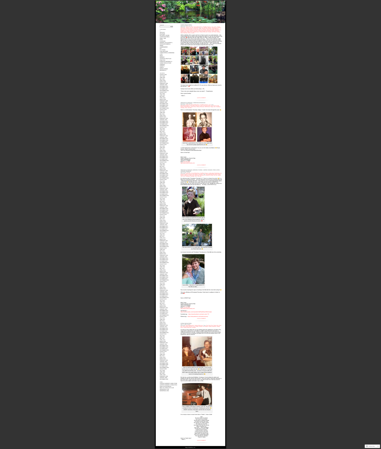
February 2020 (164, 188)
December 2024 (164, 103)
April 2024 (162, 115)
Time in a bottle (191, 32)
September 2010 (164, 350)
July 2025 (162, 93)
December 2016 (164, 243)
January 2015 (163, 274)
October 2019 (163, 194)
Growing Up (202, 175)
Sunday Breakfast (210, 29)
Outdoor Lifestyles (165, 58)
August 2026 (163, 74)
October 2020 (163, 176)
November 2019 (164, 192)
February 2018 (164, 223)
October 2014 (163, 278)
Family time (163, 38)
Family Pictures (189, 28)
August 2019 (163, 197)
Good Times (208, 28)
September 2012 (164, 315)
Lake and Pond (164, 51)
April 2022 (162, 150)
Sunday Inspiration (194, 30)
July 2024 (162, 111)
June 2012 (162, 319)
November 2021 (164, 157)
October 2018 (163, 211)
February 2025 (164, 100)
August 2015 (163, 264)
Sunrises (162, 64)
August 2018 (163, 214)
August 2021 (163, 162)
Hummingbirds (164, 47)
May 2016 (162, 250)
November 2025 (164, 87)
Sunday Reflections (165, 63)
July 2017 (162, 233)
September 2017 (164, 230)
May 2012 (162, 320)
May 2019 (162, 201)
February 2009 (164, 376)
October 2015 (163, 261)
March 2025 (163, 99)
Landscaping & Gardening (167, 52)
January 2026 (163, 84)
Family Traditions (202, 28)
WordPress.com (164, 389)
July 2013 (162, 300)
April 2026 (162, 80)
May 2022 (162, 148)
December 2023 (164, 121)
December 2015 (164, 258)
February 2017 (164, 240)
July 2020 (162, 181)
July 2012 (162, 318)
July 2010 (162, 352)
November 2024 (164, 105)
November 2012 (164, 312)
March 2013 (163, 306)
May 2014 (162, 285)
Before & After (217, 174)
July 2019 (162, 198)
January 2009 (163, 377)
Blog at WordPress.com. (190, 447)
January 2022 (163, 154)
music (161, 55)
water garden (164, 68)
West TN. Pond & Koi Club (167, 387)
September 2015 (164, 262)
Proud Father (198, 29)
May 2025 (162, 96)
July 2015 (162, 265)
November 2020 (164, 175)
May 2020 (162, 183)
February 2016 (164, 255)
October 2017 (163, 229)
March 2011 (163, 341)
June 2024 (162, 112)
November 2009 (164, 364)
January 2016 (163, 256)
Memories (202, 106)
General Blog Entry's (166, 42)
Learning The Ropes (209, 175)
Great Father (185, 326)
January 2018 (163, 224)
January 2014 (163, 291)
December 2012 (164, 310)
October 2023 (163, 124)
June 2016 (162, 249)
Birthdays (210, 27)
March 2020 (163, 186)
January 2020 (163, 189)
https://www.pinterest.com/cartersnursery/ (198, 316)
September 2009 (164, 367)
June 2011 (162, 336)
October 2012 (163, 313)
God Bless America (165, 44)
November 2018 (164, 210)
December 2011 (164, 328)
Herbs (161, 45)
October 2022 (163, 141)
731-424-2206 (186, 161)
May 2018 (162, 218)
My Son (215, 175)
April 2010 (162, 357)
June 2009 (162, 371)
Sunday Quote (196, 31)
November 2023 (164, 122)
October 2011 (163, 331)
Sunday (204, 29)
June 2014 (162, 284)
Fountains (162, 41)
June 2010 (162, 354)
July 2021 (162, 163)
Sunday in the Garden (185, 30)
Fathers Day (215, 325)
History (198, 106)
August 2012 (163, 316)
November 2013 (164, 294)
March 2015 (163, 271)
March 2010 (163, 358)
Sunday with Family (212, 31)
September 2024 (164, 108)
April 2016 (162, 252)
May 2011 (162, 338)
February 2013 (164, 307)
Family (184, 28)
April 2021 (162, 167)
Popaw (212, 106)
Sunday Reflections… (186, 323)
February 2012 (164, 325)
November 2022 (164, 140)
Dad (181, 28)
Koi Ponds (162, 49)
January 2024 (163, 119)
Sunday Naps (183, 31)
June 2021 (162, 164)
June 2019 (162, 199)
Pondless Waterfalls (166, 61)
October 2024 (163, 106)
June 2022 (162, 147)
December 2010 (164, 345)
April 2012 (162, 322)
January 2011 (163, 344)
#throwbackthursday (185, 105)
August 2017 (163, 231)
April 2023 (162, 132)
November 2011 (164, 329)
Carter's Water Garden (165, 6)
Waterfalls (163, 70)
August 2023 (163, 127)
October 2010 (163, 348)
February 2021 (164, 170)
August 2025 (163, 92)
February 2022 (164, 153)
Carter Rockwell (165, 36)
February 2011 (164, 342)
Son (202, 29)
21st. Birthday (204, 27)
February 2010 (164, 360)
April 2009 (162, 374)
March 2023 (163, 134)
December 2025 (164, 86)
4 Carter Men (192, 105)
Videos (162, 67)
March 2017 (163, 239)
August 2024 (163, 109)
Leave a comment (201, 97)
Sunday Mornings (215, 30)
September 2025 (164, 90)
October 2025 (163, 89)
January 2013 (163, 309)
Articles (162, 32)
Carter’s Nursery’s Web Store (168, 383)
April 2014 (162, 287)
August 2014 (163, 281)
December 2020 (164, 173)
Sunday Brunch (218, 29)
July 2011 (162, 335)
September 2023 (164, 125)
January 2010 (163, 361)
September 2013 (164, 297)
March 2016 (163, 253)
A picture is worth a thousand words (202, 105)
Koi (161, 48)
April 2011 (162, 339)
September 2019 (164, 195)
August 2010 (163, 351)
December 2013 (164, 293)
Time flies (185, 32)
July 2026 (162, 76)
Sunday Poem (189, 31)
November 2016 (164, 245)
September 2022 (164, 143)
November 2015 (164, 259)
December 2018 (164, 208)
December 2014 (164, 275)
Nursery (162, 57)
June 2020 (162, 182)
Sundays (218, 31)
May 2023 (162, 131)
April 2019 (162, 202)
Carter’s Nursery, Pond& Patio (168, 384)
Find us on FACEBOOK (165, 386)
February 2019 (164, 205)
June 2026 (162, 77)
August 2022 (163, 144)
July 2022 (162, 146)
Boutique (162, 33)
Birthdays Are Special (216, 27)
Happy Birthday (215, 28)
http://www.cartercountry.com (188, 163)
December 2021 (164, 156)
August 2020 (163, 179)
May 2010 (162, 355)
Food (161, 39)
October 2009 (163, 366)
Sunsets (162, 65)
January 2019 (163, 207)
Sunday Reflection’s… (187, 24)
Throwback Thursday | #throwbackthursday (193, 102)
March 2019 (163, 204)
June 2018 (162, 217)
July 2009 (162, 370)
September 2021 (164, 160)
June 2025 (162, 95)
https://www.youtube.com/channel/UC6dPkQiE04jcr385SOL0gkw (196, 311)
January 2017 (163, 242)
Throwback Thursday (189, 176)
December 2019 (164, 191)
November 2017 (164, 227)
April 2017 (162, 237)
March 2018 (163, 221)
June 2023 (162, 129)
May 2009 (162, 373)
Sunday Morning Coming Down (204, 30)
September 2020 (164, 178)
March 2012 (163, 323)
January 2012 (163, 326)
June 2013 (162, 301)
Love (161, 54)
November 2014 (164, 277)
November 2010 (164, 347)
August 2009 (163, 368)
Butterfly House (164, 35)
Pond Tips (162, 60)
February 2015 (164, 272)
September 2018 (164, 213)
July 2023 (162, 128)
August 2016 (163, 248)
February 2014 (164, 290)
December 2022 (164, 138)
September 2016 (164, 246)
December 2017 (164, 226)
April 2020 (162, 185)
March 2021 (163, 169)
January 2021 (163, 172)
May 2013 (162, 303)
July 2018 (162, 216)
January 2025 (163, 102)
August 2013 (163, 299)
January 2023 (163, 137)
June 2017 (162, 234)
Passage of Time (184, 29)
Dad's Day (210, 325)
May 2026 (162, 79)
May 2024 (162, 114)
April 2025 (162, 97)
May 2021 (162, 166)
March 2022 (163, 151)
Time (182, 32)
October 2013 (163, 296)
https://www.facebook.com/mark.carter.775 (198, 314)
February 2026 (164, 83)
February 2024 (164, 118)
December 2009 (164, 363)
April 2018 (162, 220)
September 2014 (164, 280)
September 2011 (164, 332)
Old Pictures (207, 106)
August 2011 (163, 333)
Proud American (191, 29)
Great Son (197, 175)
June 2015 (162, 266)
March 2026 (163, 81)
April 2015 (162, 269)
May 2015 (162, 268)
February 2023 (164, 135)
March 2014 (163, 288)
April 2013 (162, 304)
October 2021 (163, 159)
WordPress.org (164, 390)
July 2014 (162, 283)
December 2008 (164, 379)
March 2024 (163, 116)
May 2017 (162, 236)
